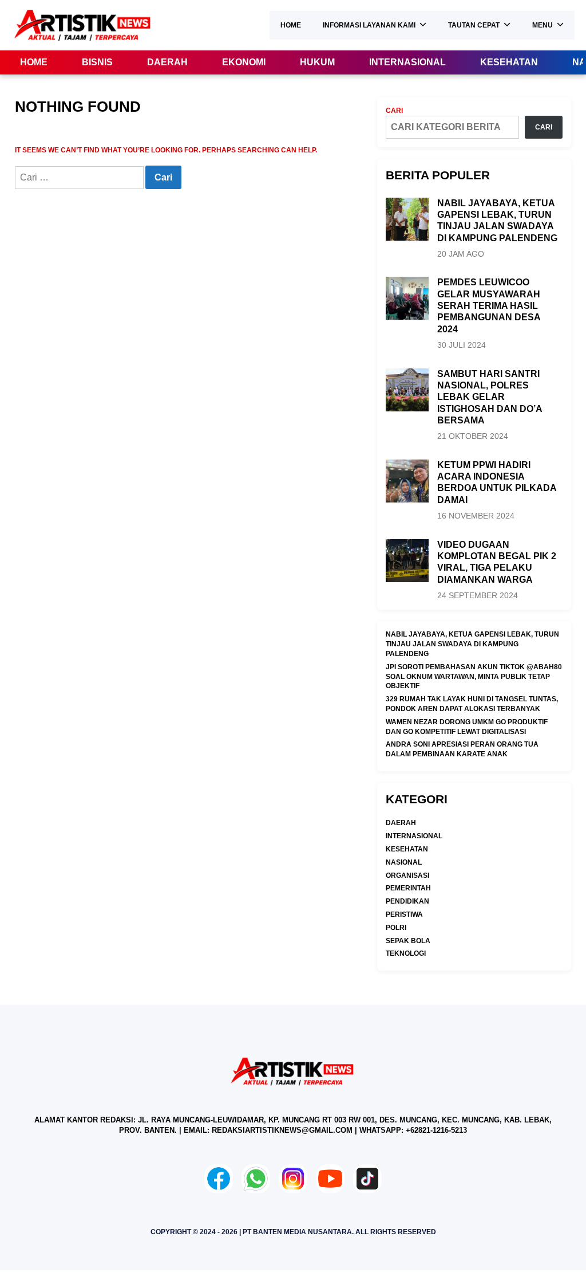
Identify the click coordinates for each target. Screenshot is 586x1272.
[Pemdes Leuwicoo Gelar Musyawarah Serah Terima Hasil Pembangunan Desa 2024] (407, 281)
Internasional (407, 62)
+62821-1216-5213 (436, 1130)
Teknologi (406, 953)
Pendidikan (407, 901)
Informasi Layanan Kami (369, 25)
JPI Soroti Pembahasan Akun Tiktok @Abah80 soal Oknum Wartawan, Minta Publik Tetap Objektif (474, 676)
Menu (542, 25)
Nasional (404, 862)
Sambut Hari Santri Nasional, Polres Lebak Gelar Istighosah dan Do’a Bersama (489, 397)
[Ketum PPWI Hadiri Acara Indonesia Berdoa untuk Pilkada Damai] (407, 464)
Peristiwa (404, 914)
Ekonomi (244, 62)
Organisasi (407, 875)
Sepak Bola (408, 941)
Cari (394, 111)
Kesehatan (509, 62)
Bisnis (97, 62)
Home (290, 25)
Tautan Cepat (474, 25)
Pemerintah (408, 888)
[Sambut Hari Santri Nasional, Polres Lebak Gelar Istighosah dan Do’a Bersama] (407, 373)
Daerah (167, 62)
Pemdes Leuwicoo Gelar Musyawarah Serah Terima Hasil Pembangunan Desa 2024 (488, 305)
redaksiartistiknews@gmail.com (282, 1130)
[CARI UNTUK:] (80, 178)
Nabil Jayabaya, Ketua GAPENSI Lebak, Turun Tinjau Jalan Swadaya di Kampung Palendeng (472, 644)
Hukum (317, 62)
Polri (396, 928)
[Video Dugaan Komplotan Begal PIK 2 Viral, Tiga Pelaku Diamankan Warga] (407, 544)
